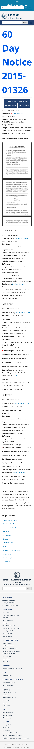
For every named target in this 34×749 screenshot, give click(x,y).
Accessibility (25, 744)
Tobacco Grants (7, 636)
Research (5, 617)
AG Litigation (7, 535)
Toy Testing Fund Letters (11, 558)
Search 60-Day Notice (10, 524)
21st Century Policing (8, 682)
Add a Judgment (24, 105)
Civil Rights (5, 623)
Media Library (6, 718)
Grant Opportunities (8, 631)
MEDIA (4, 710)
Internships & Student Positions (12, 733)
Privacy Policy (7, 747)
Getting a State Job (8, 725)
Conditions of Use (17, 747)
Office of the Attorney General (12, 744)
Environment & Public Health (11, 628)
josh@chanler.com (18, 284)
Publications (6, 659)
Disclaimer (26, 747)
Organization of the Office (10, 605)
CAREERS (5, 722)
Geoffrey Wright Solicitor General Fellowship (15, 738)
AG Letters (6, 531)
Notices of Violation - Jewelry (12, 550)
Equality (4, 695)
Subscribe (28, 8)
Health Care (6, 700)
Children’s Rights (7, 685)
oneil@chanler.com (19, 376)
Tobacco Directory (7, 633)
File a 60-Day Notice (9, 528)
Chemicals (6, 539)
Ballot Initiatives (7, 643)
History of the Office (8, 602)
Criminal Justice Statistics (9, 648)
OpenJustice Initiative (8, 653)
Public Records (6, 656)
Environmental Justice (9, 692)
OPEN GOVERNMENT (10, 640)
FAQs (4, 546)
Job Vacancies (6, 730)
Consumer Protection (8, 625)
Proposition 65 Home (10, 520)
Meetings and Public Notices (11, 651)
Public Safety (6, 612)
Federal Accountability (9, 697)
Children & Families (8, 620)
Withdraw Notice (10, 101)
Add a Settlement (10, 105)
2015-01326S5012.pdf (23, 313)
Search (25, 23)
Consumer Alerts (7, 712)
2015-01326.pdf (17, 113)
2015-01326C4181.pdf (22, 238)
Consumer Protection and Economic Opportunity (13, 688)
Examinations (6, 727)
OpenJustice (6, 705)
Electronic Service (8, 543)
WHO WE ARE (7, 597)
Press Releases (7, 715)
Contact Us (6, 562)
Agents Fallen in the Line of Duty (12, 668)
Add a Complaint (23, 101)
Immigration (6, 703)
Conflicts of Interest (8, 646)
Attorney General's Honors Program (13, 735)
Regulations (7, 554)
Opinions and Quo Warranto (10, 615)
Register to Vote (7, 675)
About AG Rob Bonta (8, 600)
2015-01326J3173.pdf (22, 404)
